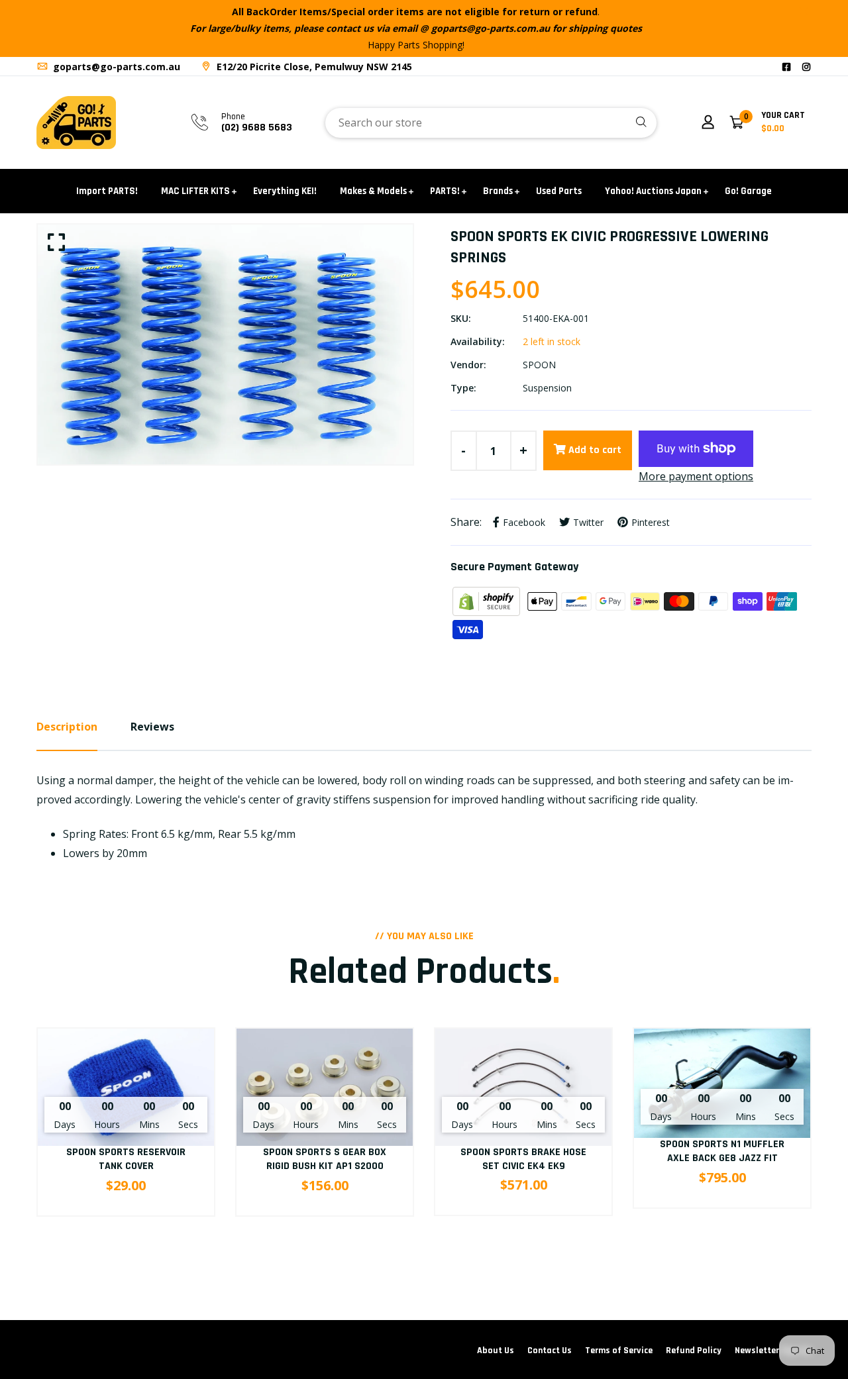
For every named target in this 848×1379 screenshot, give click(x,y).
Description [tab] (66, 726)
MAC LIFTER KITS (195, 191)
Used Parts (559, 191)
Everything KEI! (285, 191)
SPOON (539, 364)
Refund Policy (693, 1350)
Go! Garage (748, 191)
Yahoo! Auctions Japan (653, 191)
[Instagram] (806, 66)
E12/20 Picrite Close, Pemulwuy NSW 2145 (313, 66)
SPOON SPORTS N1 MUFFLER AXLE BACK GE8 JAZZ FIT (722, 1151)
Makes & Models (373, 191)
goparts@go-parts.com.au (115, 66)
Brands (498, 191)
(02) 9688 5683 (256, 127)
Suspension (547, 388)
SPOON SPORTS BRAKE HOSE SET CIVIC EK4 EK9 (523, 1159)
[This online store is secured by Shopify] (487, 600)
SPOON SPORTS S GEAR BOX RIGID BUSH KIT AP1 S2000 (324, 1159)
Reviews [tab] (152, 726)
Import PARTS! (107, 191)
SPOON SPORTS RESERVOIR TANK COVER (126, 1159)
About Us (495, 1350)
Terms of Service (619, 1350)
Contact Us (549, 1350)
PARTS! (445, 191)
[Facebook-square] (786, 66)
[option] (225, 344)
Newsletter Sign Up (773, 1350)
